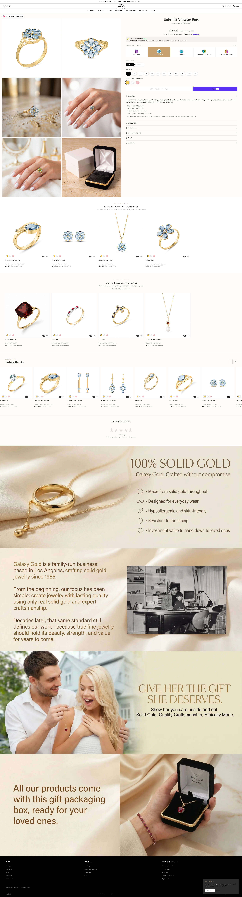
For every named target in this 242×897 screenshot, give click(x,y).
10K (44, 256)
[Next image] (47, 235)
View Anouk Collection (121, 288)
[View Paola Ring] (74, 315)
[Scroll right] (235, 362)
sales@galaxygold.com (12, 887)
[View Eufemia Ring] (16, 383)
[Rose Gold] (138, 82)
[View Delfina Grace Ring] (27, 315)
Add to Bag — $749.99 (159, 89)
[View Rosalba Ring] (167, 236)
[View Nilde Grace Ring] (184, 383)
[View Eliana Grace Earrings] (74, 236)
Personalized (131, 11)
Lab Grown (9, 879)
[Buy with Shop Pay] (215, 89)
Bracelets (119, 11)
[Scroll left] (230, 362)
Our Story (87, 866)
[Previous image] (6, 235)
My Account (165, 879)
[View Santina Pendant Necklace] (167, 315)
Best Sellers (143, 11)
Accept (209, 890)
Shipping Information (168, 866)
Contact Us (87, 872)
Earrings (101, 11)
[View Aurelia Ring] (151, 383)
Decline (218, 890)
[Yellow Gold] (127, 82)
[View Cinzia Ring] (121, 315)
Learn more (223, 886)
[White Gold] (132, 82)
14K (47, 256)
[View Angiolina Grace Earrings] (83, 383)
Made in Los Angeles (90, 869)
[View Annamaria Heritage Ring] (27, 236)
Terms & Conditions (168, 875)
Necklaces (91, 11)
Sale (153, 11)
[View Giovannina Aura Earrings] (117, 383)
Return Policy (166, 869)
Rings (110, 11)
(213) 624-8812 (25, 887)
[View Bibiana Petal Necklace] (121, 236)
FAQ (85, 875)
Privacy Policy (166, 872)
